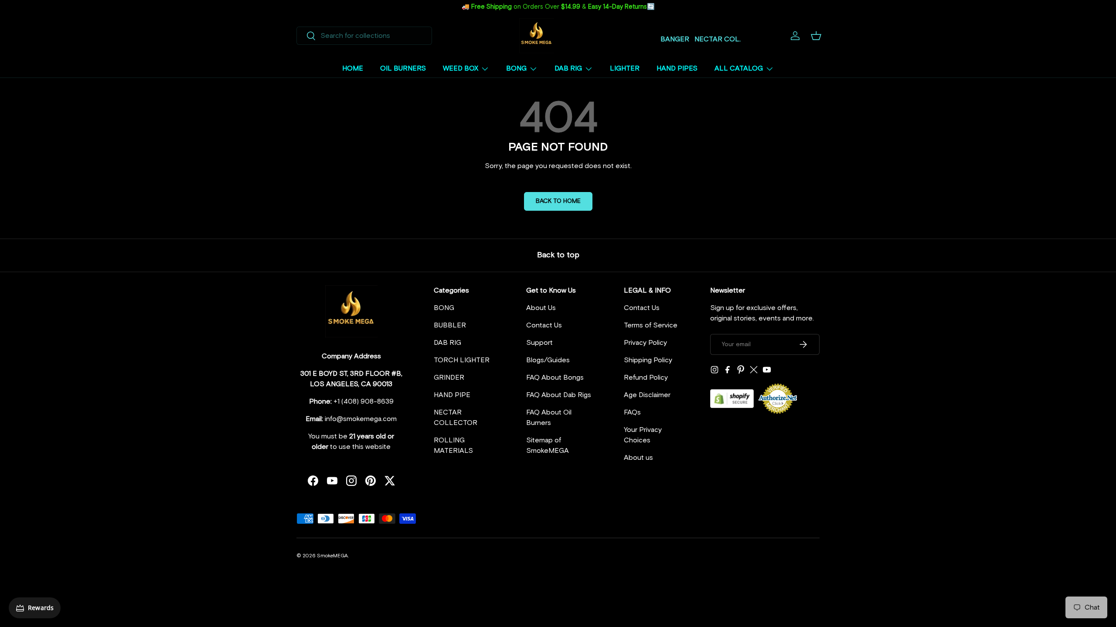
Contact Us (544, 325)
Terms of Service (650, 325)
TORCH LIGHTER (462, 360)
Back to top (558, 255)
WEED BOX (460, 68)
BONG (516, 68)
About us (638, 457)
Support (539, 342)
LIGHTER (625, 68)
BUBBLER (450, 325)
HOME (352, 68)
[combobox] (364, 36)
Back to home (558, 201)
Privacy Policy (645, 342)
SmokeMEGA (332, 556)
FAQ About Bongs (555, 377)
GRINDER (449, 377)
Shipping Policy (648, 360)
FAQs (632, 412)
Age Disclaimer (647, 394)
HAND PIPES (677, 68)
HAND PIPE (452, 394)
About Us (541, 307)
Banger (674, 39)
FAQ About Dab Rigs (558, 394)
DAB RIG (568, 68)
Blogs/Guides (548, 360)
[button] (816, 36)
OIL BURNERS (403, 68)
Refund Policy (646, 377)
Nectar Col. (717, 39)
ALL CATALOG (739, 68)
